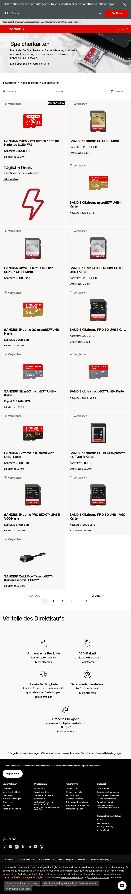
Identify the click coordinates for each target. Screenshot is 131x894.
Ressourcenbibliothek (107, 798)
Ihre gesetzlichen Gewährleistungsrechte (108, 806)
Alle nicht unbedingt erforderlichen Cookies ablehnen (70, 883)
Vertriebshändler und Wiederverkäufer (43, 803)
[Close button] (125, 5)
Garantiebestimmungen (108, 792)
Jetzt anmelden (43, 697)
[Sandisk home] (17, 29)
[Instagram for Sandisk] (4, 847)
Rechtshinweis (27, 859)
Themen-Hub (71, 788)
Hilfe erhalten (103, 788)
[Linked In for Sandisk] (29, 847)
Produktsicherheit (105, 802)
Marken (81, 859)
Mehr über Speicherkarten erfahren (30, 64)
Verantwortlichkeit (11, 792)
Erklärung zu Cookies (98, 877)
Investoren (7, 795)
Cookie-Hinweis (46, 859)
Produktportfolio (41, 792)
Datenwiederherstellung (77, 802)
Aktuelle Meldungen (12, 798)
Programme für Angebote (77, 805)
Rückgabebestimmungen (108, 795)
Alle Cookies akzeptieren (18, 888)
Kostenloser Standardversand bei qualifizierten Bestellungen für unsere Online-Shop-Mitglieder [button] (42, 22)
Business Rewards (74, 798)
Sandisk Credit (72, 795)
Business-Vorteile (74, 792)
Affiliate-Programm (74, 808)
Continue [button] (117, 13)
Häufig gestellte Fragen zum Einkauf (47, 808)
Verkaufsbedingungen (101, 859)
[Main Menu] (4, 29)
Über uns (7, 788)
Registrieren (88, 662)
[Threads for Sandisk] (41, 847)
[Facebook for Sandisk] (10, 847)
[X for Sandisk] (23, 847)
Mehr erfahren (43, 662)
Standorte (7, 802)
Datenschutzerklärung (72, 877)
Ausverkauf (39, 798)
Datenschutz (8, 859)
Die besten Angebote (43, 795)
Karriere (6, 805)
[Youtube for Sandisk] (35, 846)
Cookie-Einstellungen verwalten (22, 883)
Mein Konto (39, 788)
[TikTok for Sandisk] (17, 847)
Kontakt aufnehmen (12, 808)
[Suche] (127, 29)
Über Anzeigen (66, 859)
